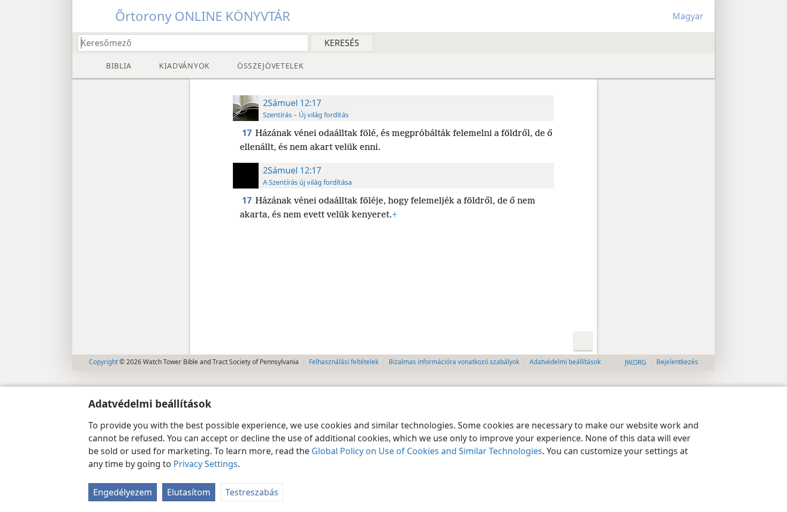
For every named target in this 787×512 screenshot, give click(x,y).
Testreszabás (251, 492)
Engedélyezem (122, 492)
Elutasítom (188, 492)
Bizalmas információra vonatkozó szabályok (454, 362)
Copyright (103, 361)
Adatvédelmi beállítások (565, 362)
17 (247, 133)
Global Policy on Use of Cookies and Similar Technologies (427, 451)
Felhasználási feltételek (344, 362)
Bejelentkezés (677, 362)
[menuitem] (702, 42)
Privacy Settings (205, 464)
